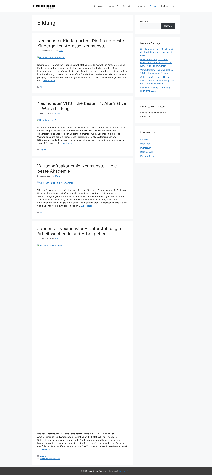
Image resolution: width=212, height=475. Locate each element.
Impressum (145, 148)
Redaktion (145, 143)
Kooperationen (147, 156)
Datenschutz (146, 152)
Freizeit (164, 6)
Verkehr (141, 6)
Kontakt (144, 139)
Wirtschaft (113, 6)
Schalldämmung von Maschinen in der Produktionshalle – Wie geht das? (157, 52)
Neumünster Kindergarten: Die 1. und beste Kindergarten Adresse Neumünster (80, 43)
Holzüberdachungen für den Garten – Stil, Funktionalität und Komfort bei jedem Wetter (156, 62)
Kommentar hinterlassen (50, 459)
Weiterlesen (49, 80)
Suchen (144, 21)
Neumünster (98, 6)
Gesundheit (128, 6)
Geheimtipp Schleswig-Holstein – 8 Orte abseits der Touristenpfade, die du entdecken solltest (157, 80)
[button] (173, 6)
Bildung (153, 6)
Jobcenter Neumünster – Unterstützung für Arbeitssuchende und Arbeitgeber (80, 231)
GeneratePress (125, 471)
